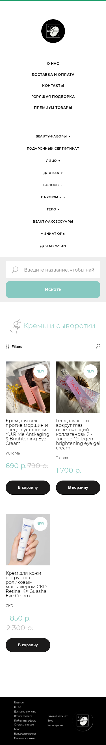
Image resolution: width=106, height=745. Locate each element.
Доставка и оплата (53, 74)
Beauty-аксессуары (53, 221)
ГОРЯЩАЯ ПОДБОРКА (53, 96)
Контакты (53, 85)
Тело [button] (51, 209)
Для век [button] (51, 173)
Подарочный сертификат (53, 148)
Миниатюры (53, 234)
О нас (53, 63)
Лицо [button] (51, 161)
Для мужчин (53, 246)
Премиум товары (53, 107)
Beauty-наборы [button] (51, 136)
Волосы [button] (51, 185)
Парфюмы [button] (51, 197)
